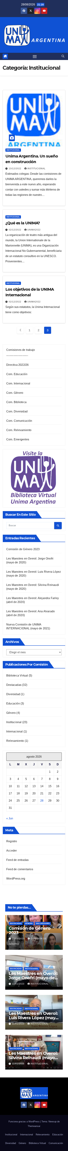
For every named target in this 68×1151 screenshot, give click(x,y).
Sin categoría (43, 923)
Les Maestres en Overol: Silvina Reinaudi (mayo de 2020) (33, 1058)
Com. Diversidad (17, 411)
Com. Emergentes (17, 439)
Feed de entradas (17, 859)
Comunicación (56, 1143)
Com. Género (14, 392)
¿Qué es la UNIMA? (22, 223)
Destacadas (13, 684)
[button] (63, 56)
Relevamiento (15, 740)
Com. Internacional (18, 383)
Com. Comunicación (19, 420)
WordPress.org (15, 878)
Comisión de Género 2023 (23, 549)
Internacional (14, 731)
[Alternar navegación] (35, 56)
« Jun (9, 818)
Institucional (13, 150)
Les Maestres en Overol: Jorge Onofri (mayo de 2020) (33, 978)
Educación (13, 703)
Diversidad (13, 694)
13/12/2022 (15, 168)
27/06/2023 (18, 938)
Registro (11, 841)
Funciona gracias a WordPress (24, 1121)
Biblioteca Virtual (17, 675)
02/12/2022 (15, 230)
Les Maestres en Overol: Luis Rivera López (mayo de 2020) (33, 1018)
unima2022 (34, 230)
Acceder (11, 850)
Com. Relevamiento (18, 430)
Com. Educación (16, 374)
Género (11, 712)
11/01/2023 (18, 984)
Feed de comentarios (19, 869)
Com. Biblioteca (16, 402)
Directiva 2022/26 (17, 364)
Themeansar (34, 1126)
